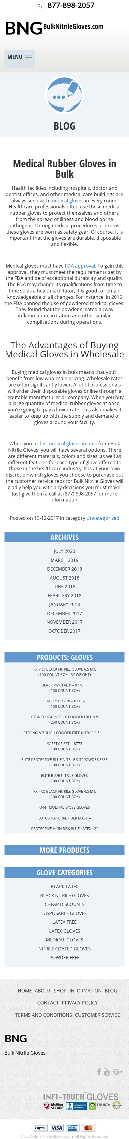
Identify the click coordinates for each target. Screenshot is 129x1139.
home (25, 990)
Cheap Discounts (65, 904)
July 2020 (64, 551)
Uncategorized (102, 518)
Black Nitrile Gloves (64, 895)
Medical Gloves (64, 940)
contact (48, 1002)
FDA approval (80, 265)
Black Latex (65, 886)
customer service (97, 1015)
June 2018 (64, 586)
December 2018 (64, 569)
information (86, 990)
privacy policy (80, 1002)
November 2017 (64, 622)
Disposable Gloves (64, 913)
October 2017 (64, 631)
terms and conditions (43, 1015)
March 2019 (65, 560)
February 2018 (65, 595)
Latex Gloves (64, 931)
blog (111, 990)
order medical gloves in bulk (65, 443)
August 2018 (65, 578)
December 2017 (64, 613)
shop (60, 990)
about (43, 990)
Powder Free (65, 957)
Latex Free (64, 922)
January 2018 (64, 604)
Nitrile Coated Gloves (64, 949)
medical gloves (67, 200)
